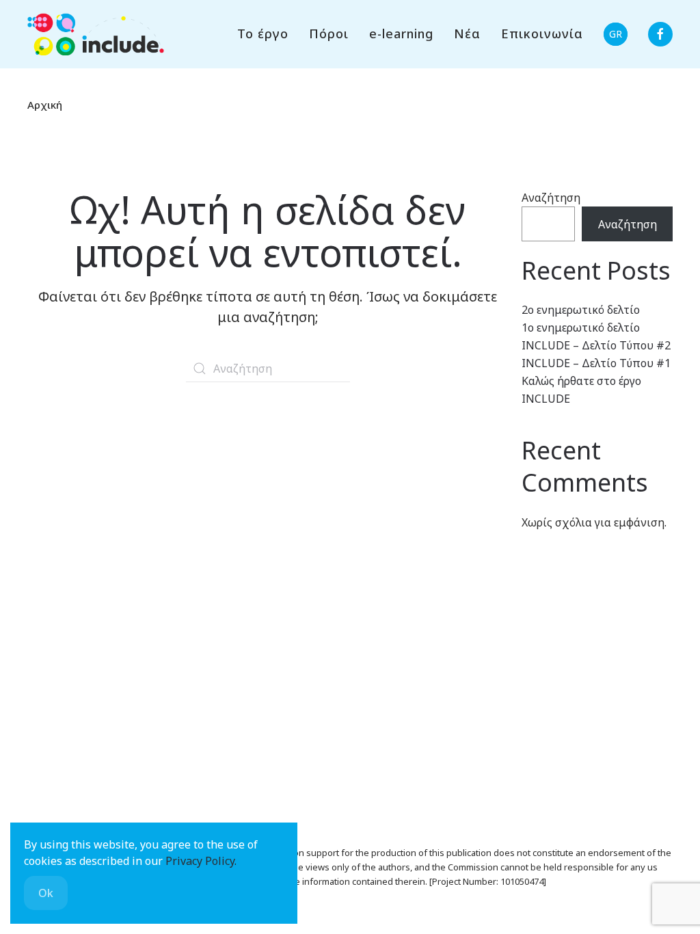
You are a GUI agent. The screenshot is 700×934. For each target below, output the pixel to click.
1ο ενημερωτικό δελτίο (581, 327)
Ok (45, 892)
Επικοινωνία (542, 33)
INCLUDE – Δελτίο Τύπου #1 (596, 363)
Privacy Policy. (201, 860)
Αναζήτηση (551, 197)
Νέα (467, 33)
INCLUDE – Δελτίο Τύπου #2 (596, 345)
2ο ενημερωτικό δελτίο (581, 309)
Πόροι (329, 33)
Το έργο (262, 33)
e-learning (401, 33)
